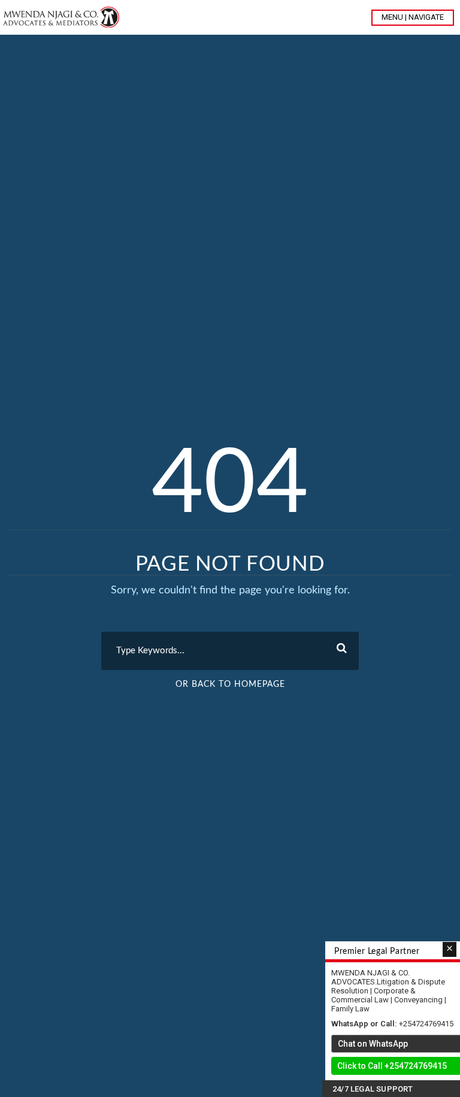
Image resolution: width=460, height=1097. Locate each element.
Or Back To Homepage (230, 684)
